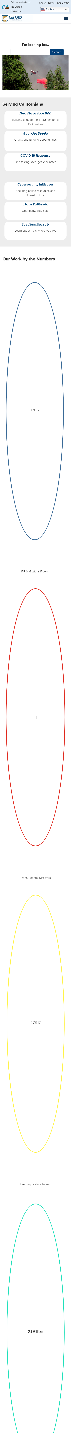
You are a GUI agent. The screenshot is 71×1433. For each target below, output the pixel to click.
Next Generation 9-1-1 (36, 113)
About (42, 3)
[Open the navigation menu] (66, 19)
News (51, 3)
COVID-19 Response (35, 155)
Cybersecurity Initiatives (36, 184)
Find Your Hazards (35, 224)
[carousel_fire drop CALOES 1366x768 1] (35, 73)
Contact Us (63, 3)
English (49, 9)
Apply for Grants (35, 133)
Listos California (35, 204)
